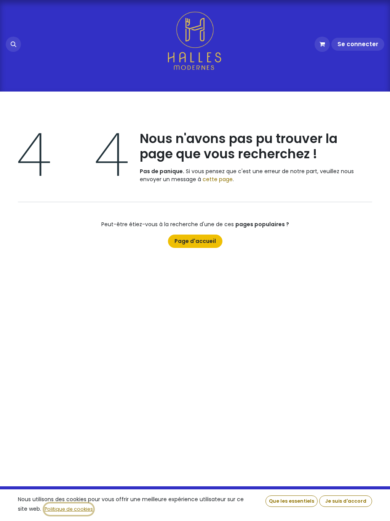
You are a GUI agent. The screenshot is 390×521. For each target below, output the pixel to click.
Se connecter (357, 44)
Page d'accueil (195, 241)
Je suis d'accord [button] (345, 501)
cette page (218, 179)
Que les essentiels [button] (291, 501)
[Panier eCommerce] (322, 44)
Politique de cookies (69, 509)
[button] (13, 44)
